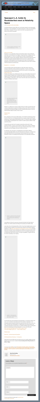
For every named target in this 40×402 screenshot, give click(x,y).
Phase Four (14, 347)
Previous (6, 12)
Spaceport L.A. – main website (9, 65)
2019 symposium (19, 346)
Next (34, 12)
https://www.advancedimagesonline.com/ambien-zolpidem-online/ (15, 328)
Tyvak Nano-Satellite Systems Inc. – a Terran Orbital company (15, 329)
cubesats (27, 346)
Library (23, 6)
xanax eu (6, 114)
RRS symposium (32, 347)
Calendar (11, 9)
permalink (5, 349)
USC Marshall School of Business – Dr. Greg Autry (13, 336)
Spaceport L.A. (6, 348)
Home (5, 6)
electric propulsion (31, 346)
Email (7, 386)
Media (12, 346)
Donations (29, 6)
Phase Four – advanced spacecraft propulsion (12, 334)
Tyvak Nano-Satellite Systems (19, 348)
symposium (13, 348)
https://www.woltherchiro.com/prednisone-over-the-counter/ (21, 228)
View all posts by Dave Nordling (15, 355)
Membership (10, 6)
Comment (8, 368)
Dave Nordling (16, 25)
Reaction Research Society (21, 347)
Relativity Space (7, 112)
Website (7, 392)
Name (7, 381)
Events (19, 6)
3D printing (23, 346)
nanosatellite (6, 347)
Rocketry (14, 6)
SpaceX (10, 348)
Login (15, 9)
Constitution (6, 9)
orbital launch (10, 347)
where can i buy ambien (8, 52)
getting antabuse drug (8, 72)
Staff (26, 6)
